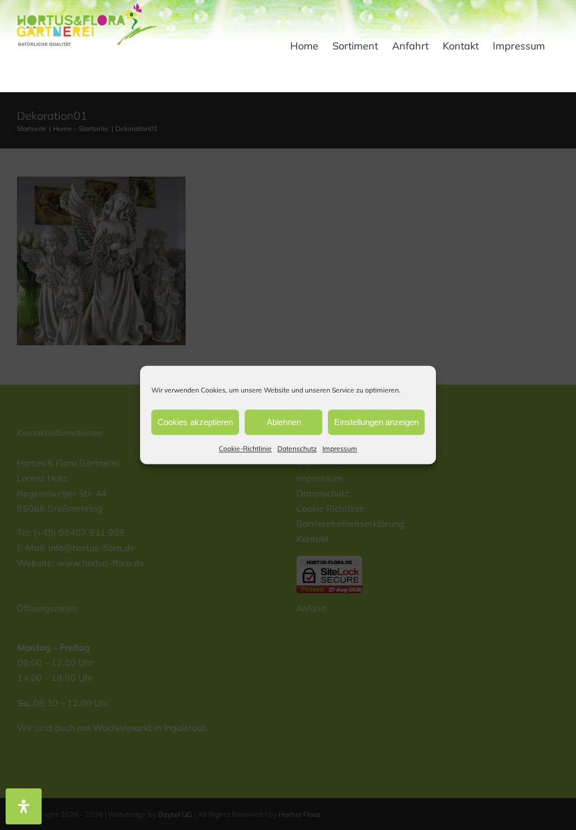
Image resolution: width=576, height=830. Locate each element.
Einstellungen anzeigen (376, 422)
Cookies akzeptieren (195, 422)
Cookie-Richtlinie (245, 448)
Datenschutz (297, 448)
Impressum (339, 448)
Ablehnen (284, 422)
